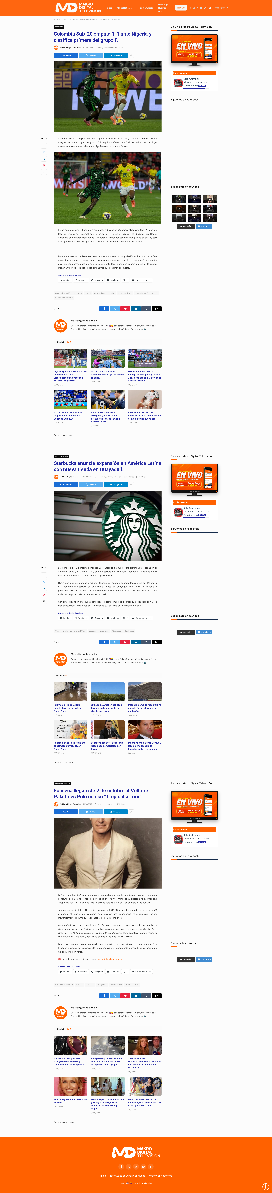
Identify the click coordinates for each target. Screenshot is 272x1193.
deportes (78, 293)
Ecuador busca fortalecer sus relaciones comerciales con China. (107, 745)
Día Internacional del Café (74, 631)
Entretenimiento (62, 783)
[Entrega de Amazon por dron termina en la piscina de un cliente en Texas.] (107, 691)
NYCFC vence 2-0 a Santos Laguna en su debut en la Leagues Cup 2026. (68, 415)
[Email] (44, 172)
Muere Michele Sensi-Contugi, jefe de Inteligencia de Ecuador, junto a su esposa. (144, 745)
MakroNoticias (124, 7)
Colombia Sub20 (62, 293)
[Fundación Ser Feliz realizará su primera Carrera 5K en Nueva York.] (70, 729)
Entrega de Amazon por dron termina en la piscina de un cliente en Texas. (106, 708)
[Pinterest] (44, 165)
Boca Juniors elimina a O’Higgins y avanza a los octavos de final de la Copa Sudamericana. (105, 417)
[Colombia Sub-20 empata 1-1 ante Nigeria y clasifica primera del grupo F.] (108, 96)
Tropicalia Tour (131, 984)
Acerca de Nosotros (160, 1176)
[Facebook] (44, 146)
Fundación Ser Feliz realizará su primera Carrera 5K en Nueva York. (69, 745)
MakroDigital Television (104, 293)
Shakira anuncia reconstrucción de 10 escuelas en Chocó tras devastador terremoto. (145, 1063)
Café (57, 631)
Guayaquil (116, 631)
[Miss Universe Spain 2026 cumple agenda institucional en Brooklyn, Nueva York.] (145, 1086)
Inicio (109, 7)
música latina (116, 984)
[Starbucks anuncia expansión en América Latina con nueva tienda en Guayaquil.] (108, 526)
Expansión (104, 631)
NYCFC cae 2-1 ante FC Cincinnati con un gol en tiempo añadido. (107, 374)
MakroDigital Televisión (71, 47)
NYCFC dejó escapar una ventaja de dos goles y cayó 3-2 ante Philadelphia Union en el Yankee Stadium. (144, 376)
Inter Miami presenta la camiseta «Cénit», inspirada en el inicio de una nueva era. (144, 415)
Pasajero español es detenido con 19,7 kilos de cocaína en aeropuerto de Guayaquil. (107, 1061)
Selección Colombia (64, 297)
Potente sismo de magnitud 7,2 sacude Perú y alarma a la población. (145, 708)
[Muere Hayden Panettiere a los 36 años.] (70, 1086)
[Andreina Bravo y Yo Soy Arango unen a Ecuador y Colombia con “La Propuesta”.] (70, 1045)
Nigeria (155, 293)
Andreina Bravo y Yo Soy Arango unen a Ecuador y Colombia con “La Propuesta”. (70, 1061)
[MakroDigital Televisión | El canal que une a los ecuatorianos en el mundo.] (78, 8)
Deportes (59, 27)
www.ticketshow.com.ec (110, 959)
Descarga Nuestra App (163, 8)
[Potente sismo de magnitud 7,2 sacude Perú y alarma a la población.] (145, 691)
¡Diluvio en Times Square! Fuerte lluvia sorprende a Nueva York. (67, 708)
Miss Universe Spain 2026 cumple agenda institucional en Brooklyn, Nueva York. (144, 1102)
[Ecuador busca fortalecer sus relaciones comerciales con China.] (107, 729)
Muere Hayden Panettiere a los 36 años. (70, 1101)
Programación (146, 7)
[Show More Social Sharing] (131, 55)
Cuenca (79, 984)
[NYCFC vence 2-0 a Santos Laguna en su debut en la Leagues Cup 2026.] (70, 399)
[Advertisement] (194, 253)
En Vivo (181, 8)
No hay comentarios (106, 47)
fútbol (88, 293)
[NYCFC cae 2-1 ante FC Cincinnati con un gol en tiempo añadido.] (107, 358)
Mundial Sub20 (141, 293)
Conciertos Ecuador (64, 984)
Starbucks (129, 631)
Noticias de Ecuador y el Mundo (127, 1176)
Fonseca (90, 984)
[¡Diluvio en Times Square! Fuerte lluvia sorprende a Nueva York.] (70, 691)
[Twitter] (44, 152)
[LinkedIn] (44, 159)
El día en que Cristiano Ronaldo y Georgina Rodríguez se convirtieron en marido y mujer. (107, 1104)
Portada (57, 19)
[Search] (210, 8)
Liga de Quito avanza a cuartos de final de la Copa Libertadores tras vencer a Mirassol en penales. (70, 376)
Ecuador (92, 631)
